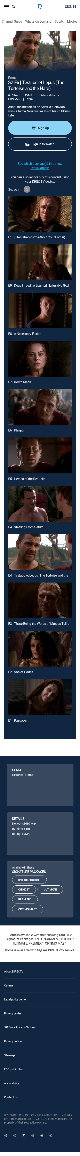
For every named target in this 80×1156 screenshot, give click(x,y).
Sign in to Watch (43, 144)
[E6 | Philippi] (40, 407)
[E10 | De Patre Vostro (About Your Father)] (40, 214)
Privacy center (12, 1013)
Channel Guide (12, 21)
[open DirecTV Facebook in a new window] (14, 1135)
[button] (6, 6)
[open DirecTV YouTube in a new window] (41, 1135)
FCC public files (13, 1069)
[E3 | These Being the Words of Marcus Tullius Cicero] (40, 600)
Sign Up (43, 128)
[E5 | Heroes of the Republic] (40, 455)
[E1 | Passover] (40, 697)
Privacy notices (13, 1041)
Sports (59, 21)
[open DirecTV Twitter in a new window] (23, 1135)
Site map (9, 1055)
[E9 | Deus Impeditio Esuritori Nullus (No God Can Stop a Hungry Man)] (40, 262)
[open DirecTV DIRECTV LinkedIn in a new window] (5, 1135)
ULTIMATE (50, 889)
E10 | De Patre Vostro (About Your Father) (36, 237)
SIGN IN (70, 6)
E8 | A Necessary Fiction (24, 333)
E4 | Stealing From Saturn (25, 527)
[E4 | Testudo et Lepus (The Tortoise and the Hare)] (40, 552)
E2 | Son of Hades (20, 672)
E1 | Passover (17, 720)
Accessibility (11, 1083)
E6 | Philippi (16, 430)
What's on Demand (38, 21)
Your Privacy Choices (22, 1027)
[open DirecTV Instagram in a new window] (32, 1135)
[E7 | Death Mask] (40, 359)
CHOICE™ (24, 889)
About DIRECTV (13, 971)
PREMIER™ (25, 899)
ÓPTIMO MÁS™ (27, 909)
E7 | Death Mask (19, 382)
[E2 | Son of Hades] (40, 649)
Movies (72, 21)
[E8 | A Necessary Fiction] (40, 310)
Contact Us (11, 1097)
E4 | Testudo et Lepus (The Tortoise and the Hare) (42, 575)
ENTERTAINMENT (29, 879)
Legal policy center (15, 999)
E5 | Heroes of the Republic (26, 478)
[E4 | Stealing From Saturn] (40, 503)
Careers (9, 985)
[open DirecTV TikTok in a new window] (51, 1135)
